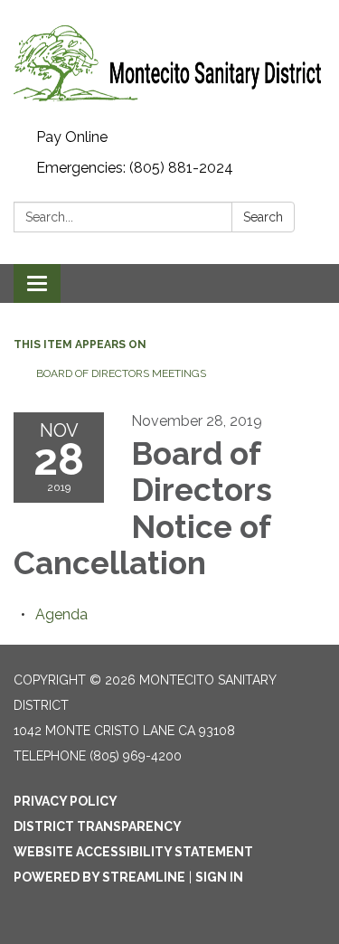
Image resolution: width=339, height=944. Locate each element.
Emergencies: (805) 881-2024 (134, 167)
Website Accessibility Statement (133, 852)
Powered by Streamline (99, 877)
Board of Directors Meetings (121, 373)
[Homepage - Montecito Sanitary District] (169, 61)
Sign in (219, 877)
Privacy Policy (66, 801)
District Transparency (98, 826)
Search (263, 217)
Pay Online (72, 137)
